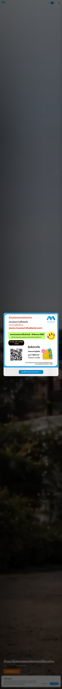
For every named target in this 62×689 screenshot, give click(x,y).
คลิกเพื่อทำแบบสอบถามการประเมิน (30, 372)
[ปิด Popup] (55, 315)
